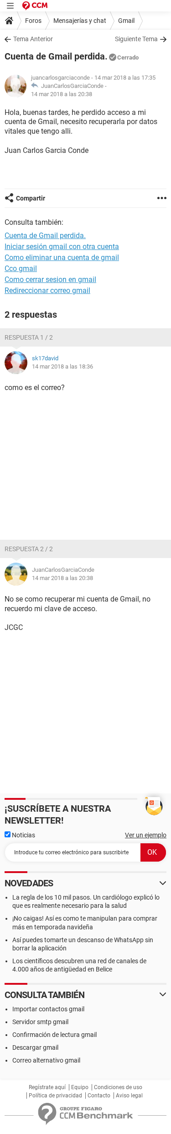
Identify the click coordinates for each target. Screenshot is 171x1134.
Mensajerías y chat (79, 20)
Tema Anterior (33, 39)
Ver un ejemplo (145, 835)
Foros (33, 20)
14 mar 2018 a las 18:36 (62, 366)
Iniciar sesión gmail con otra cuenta (62, 246)
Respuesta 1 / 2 (29, 337)
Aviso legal (129, 1095)
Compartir (30, 198)
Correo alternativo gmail (46, 1060)
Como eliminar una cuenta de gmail (62, 257)
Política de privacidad (55, 1095)
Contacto (99, 1095)
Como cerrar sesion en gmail (50, 279)
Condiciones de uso (118, 1087)
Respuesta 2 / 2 (29, 549)
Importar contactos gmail (48, 1009)
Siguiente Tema (136, 39)
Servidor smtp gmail (40, 1021)
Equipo (79, 1087)
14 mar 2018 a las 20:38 (61, 94)
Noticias (22, 835)
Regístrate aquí (47, 1087)
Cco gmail (21, 268)
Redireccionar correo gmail (47, 290)
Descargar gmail (35, 1047)
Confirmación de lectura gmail (54, 1034)
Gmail (126, 20)
